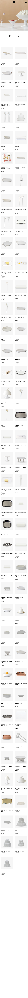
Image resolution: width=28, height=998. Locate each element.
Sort (25, 42)
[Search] (22, 2)
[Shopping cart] (19, 2)
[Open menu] (25, 2)
